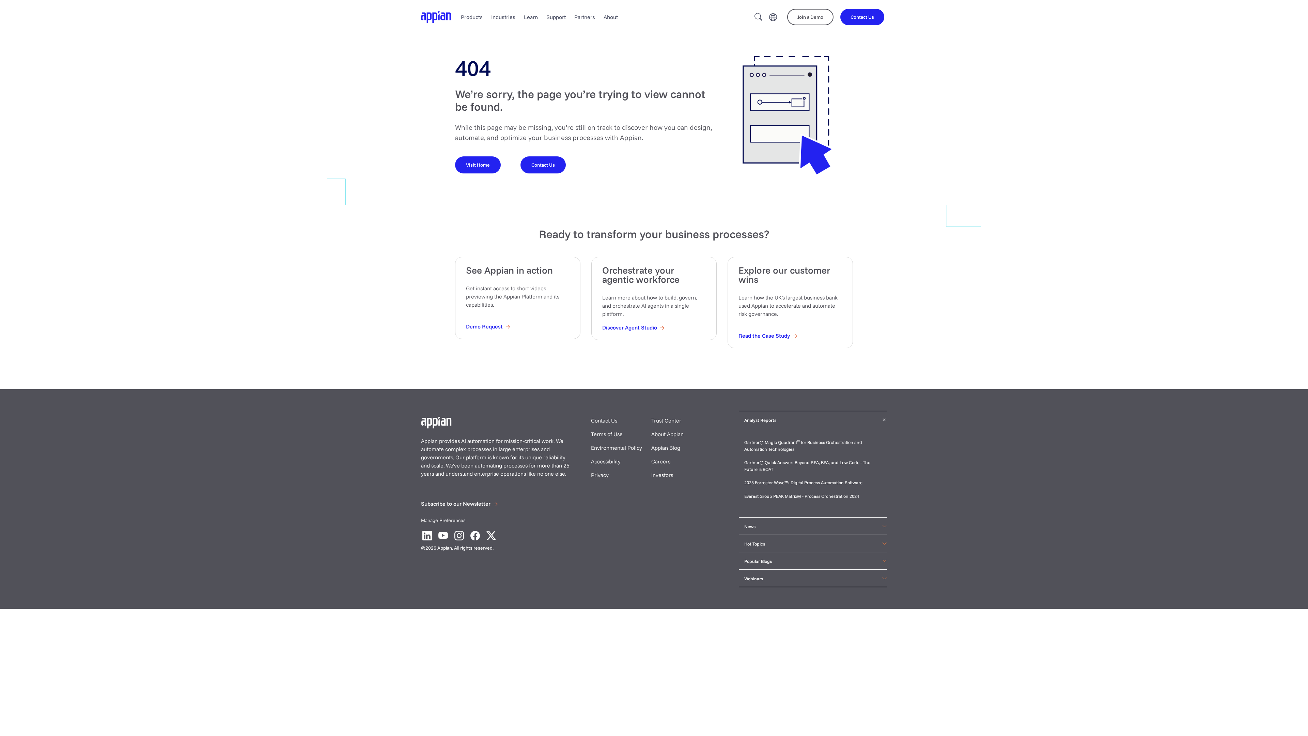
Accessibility (606, 461)
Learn (531, 17)
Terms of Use (607, 434)
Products (472, 17)
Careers (660, 461)
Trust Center (666, 420)
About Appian (667, 434)
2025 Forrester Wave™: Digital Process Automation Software (803, 482)
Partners (584, 17)
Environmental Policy (616, 447)
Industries (503, 17)
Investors (662, 475)
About (611, 17)
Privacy (600, 475)
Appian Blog (665, 447)
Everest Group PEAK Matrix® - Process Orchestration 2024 (801, 496)
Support (556, 17)
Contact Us (604, 420)
